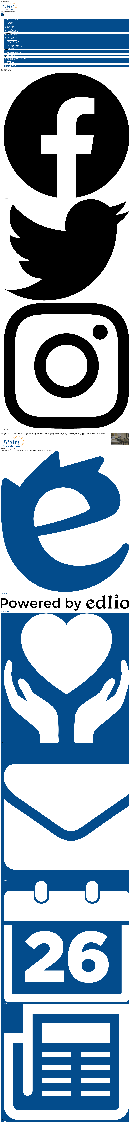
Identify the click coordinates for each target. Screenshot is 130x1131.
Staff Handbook (10, 62)
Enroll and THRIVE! (12, 51)
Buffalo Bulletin (10, 48)
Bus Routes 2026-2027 (12, 37)
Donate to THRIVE (11, 65)
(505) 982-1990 (30, 450)
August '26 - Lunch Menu (13, 42)
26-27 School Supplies (12, 40)
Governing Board (11, 29)
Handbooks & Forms (12, 34)
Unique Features (10, 22)
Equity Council (10, 27)
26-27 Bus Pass (10, 38)
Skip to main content (5, 1)
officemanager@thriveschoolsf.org (46, 450)
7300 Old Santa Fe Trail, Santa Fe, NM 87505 (12, 450)
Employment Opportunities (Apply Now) (16, 58)
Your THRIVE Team (12, 55)
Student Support (10, 26)
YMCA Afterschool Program (13, 45)
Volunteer (9, 61)
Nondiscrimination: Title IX (13, 31)
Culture (8, 25)
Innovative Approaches (12, 20)
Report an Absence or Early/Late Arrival (16, 46)
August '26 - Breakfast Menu (13, 41)
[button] (9, 18)
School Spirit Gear (11, 66)
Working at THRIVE (12, 59)
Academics (9, 23)
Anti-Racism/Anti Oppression (14, 30)
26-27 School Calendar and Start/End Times (17, 36)
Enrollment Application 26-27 (14, 52)
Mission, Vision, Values (12, 19)
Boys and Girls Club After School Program (17, 44)
